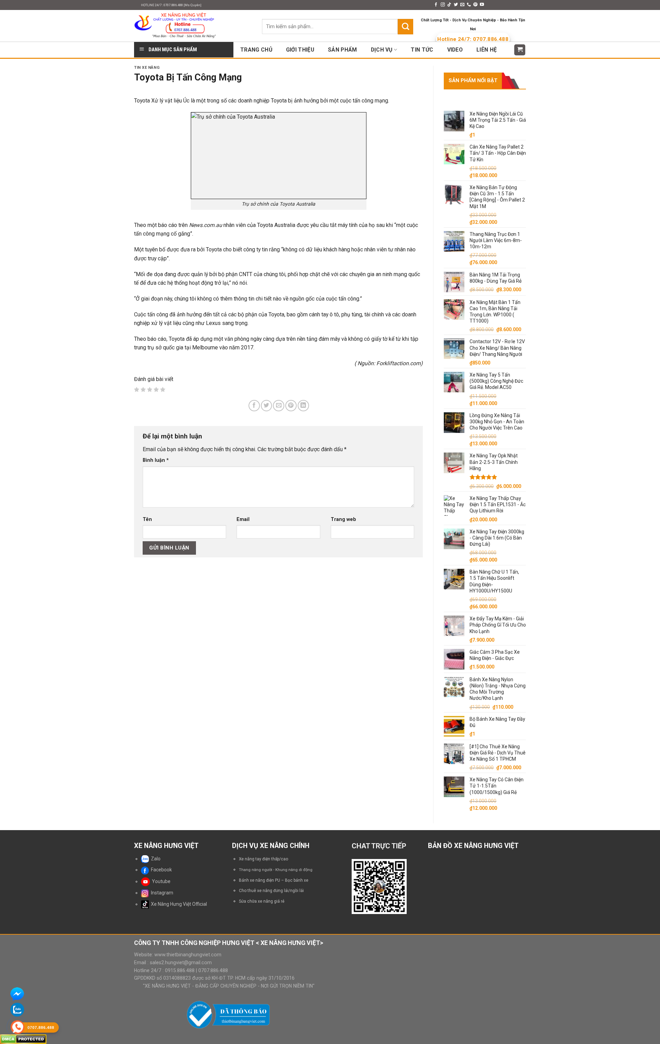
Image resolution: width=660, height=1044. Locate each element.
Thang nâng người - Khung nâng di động (275, 870)
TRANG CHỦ (256, 49)
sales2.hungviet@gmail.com (181, 962)
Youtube (160, 881)
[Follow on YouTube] (482, 4)
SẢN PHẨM (342, 49)
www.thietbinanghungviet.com (187, 954)
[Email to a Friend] (278, 405)
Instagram (161, 892)
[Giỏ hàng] (520, 49)
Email (243, 519)
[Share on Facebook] (254, 405)
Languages (503, 5)
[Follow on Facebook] (436, 4)
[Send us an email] (462, 4)
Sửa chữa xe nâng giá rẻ (261, 901)
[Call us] (469, 4)
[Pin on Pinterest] (291, 405)
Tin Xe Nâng (147, 67)
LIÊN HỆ (486, 49)
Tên (147, 519)
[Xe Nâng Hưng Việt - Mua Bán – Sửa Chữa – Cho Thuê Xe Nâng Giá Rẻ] (193, 26)
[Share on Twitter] (266, 405)
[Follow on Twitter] (456, 4)
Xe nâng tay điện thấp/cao (263, 859)
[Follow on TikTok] (449, 4)
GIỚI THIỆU (300, 49)
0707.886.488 (212, 970)
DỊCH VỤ (382, 49)
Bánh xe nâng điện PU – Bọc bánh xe (273, 880)
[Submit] (405, 26)
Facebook (160, 869)
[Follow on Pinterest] (475, 4)
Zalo (155, 858)
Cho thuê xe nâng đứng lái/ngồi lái (271, 890)
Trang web (343, 519)
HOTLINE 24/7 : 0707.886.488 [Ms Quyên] (171, 5)
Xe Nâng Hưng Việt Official (178, 904)
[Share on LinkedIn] (303, 405)
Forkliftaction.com (398, 363)
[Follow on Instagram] (443, 4)
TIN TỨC (422, 49)
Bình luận (156, 460)
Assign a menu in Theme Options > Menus (384, 5)
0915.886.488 (180, 970)
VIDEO (455, 49)
